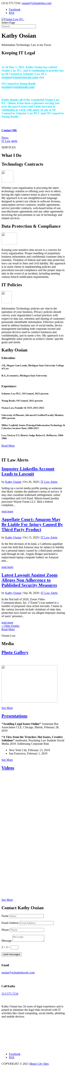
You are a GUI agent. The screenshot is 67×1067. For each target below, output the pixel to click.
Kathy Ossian (13, 481)
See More (7, 708)
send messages (11, 954)
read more (7, 511)
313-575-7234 (9, 993)
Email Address (10, 922)
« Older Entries (10, 625)
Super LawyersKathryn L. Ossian (18, 1038)
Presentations (14, 715)
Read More (8, 445)
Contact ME (9, 130)
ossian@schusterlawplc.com (19, 77)
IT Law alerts (9, 141)
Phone (5, 929)
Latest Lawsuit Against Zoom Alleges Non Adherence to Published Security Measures (29, 580)
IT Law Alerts (49, 481)
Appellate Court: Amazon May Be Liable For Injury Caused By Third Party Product (32, 524)
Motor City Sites (39, 1063)
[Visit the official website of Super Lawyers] (18, 1046)
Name (5, 915)
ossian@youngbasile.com (18, 87)
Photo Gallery (14, 652)
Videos (7, 767)
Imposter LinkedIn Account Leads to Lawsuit (27, 471)
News (4, 137)
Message (6, 940)
